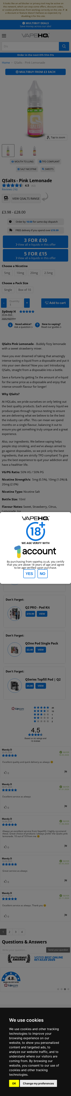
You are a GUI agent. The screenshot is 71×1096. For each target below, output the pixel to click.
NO (42, 574)
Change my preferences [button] (38, 1083)
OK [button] (14, 1083)
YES (29, 574)
